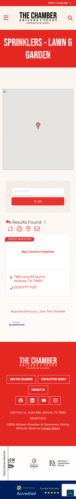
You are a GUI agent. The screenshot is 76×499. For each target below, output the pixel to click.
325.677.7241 (38, 418)
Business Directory (24, 311)
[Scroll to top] (70, 493)
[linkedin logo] (32, 400)
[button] (38, 126)
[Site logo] (38, 18)
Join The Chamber (52, 311)
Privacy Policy (51, 428)
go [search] (40, 201)
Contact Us (38, 389)
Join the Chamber (21, 379)
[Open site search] (70, 18)
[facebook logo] (20, 400)
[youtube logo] (44, 400)
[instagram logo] (55, 400)
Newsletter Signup (53, 379)
